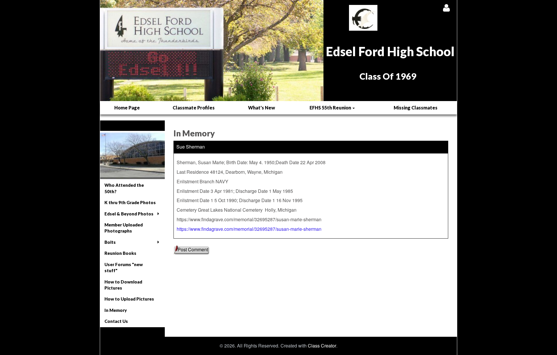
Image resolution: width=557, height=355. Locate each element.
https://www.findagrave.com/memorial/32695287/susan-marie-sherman (249, 229)
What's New (261, 107)
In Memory (115, 310)
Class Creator (322, 346)
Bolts (110, 242)
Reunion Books (120, 253)
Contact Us (116, 321)
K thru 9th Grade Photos (130, 202)
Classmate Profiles (194, 107)
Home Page (127, 107)
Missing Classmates (415, 107)
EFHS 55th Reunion (331, 107)
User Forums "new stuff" (123, 267)
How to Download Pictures (123, 284)
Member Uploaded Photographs (123, 227)
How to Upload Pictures (129, 298)
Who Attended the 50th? (124, 188)
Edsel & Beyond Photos (128, 213)
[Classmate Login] (446, 7)
